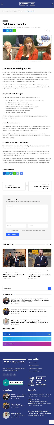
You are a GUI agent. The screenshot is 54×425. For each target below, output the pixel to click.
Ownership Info (33, 363)
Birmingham (14, 319)
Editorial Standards (34, 365)
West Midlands (14, 272)
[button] (47, 244)
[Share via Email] (46, 30)
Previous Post (10, 185)
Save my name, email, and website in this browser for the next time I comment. (27, 230)
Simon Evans (7, 27)
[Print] (49, 30)
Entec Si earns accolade (12, 187)
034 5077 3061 (35, 399)
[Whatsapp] (14, 30)
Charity (4, 272)
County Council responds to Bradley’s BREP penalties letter (29, 311)
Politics (45, 270)
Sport (8, 272)
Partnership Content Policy (35, 368)
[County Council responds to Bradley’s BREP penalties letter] (6, 311)
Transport (30, 272)
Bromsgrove (31, 270)
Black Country (6, 270)
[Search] (52, 4)
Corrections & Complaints (35, 371)
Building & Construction (16, 270)
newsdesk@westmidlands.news (39, 401)
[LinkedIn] (11, 30)
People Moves (29, 319)
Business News (21, 319)
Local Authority (39, 270)
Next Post (44, 184)
